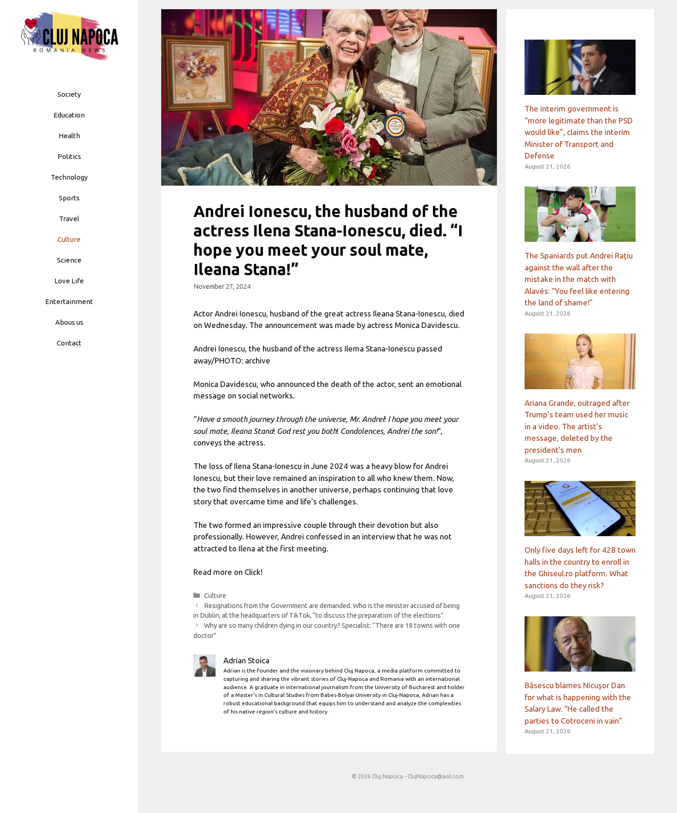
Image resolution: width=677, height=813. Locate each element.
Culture (69, 239)
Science (69, 260)
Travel (69, 218)
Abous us (69, 322)
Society (69, 94)
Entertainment (69, 301)
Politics (69, 156)
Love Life (69, 281)
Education (69, 115)
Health (69, 136)
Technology (69, 177)
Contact (69, 343)
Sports (69, 198)
